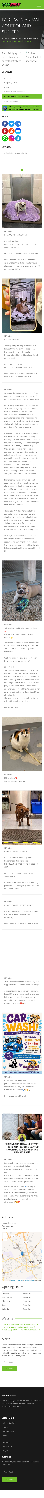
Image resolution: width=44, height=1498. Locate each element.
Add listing (7, 1446)
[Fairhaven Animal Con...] (22, 1253)
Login (5, 1450)
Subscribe (9, 1368)
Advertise (7, 1442)
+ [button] (5, 1235)
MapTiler (20, 1280)
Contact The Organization (15, 92)
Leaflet (13, 1280)
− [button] (5, 1238)
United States (15, 38)
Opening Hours (11, 83)
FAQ (5, 1435)
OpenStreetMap (29, 1280)
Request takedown (12, 101)
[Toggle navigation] (38, 5)
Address (9, 78)
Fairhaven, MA (30, 38)
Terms (5, 1427)
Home (4, 38)
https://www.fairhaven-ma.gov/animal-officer (20, 1324)
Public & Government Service (16, 153)
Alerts (8, 87)
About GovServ (9, 1423)
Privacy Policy (8, 1431)
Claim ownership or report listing (17, 96)
